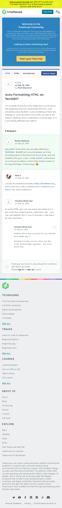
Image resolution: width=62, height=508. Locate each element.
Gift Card (6, 418)
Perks (4, 438)
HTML (7, 73)
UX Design (7, 318)
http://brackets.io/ (44, 183)
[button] (6, 4)
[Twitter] (14, 497)
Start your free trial (31, 58)
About (4, 397)
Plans (4, 430)
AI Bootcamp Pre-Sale (19, 2)
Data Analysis (8, 314)
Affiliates (6, 434)
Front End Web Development (15, 301)
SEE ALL (6, 323)
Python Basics (8, 373)
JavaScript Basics (10, 365)
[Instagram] (37, 497)
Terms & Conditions (13, 503)
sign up (30, 269)
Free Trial (48, 12)
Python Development (11, 309)
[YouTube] (19, 497)
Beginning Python (10, 339)
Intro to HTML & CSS (11, 369)
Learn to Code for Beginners (15, 335)
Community (7, 405)
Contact (5, 414)
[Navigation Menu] (58, 12)
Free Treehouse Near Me (13, 447)
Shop (4, 443)
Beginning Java (9, 348)
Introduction (29, 73)
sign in (21, 269)
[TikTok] (43, 497)
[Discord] (48, 497)
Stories (5, 410)
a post (39, 158)
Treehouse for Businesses (13, 455)
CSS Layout (7, 377)
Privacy (28, 503)
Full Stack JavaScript (11, 305)
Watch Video (49, 73)
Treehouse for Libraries (12, 451)
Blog (4, 401)
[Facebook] (25, 497)
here (47, 39)
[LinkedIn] (31, 497)
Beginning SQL (9, 343)
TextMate (9, 152)
